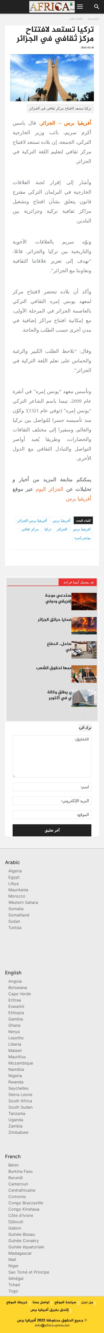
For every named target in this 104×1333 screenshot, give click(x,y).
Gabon (14, 1229)
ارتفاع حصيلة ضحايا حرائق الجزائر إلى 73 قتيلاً (67, 622)
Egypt (14, 878)
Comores (17, 1197)
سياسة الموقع (65, 1302)
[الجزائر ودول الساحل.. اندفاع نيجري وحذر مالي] (84, 650)
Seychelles (18, 1089)
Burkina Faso (20, 1172)
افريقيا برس (82, 529)
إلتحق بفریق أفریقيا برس (49, 1310)
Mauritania (18, 890)
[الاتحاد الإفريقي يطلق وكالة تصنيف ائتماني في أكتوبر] (84, 698)
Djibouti (15, 1222)
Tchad (14, 1285)
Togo (13, 1291)
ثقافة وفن (76, 18)
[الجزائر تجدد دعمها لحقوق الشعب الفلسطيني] (84, 674)
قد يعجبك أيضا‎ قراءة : (78, 582)
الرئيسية (93, 18)
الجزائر (62, 529)
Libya (13, 884)
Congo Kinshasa (23, 1210)
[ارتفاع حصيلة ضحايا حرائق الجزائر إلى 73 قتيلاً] (84, 625)
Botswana (17, 988)
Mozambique (20, 1064)
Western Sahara (23, 903)
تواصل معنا (41, 1302)
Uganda (15, 1120)
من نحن (87, 1302)
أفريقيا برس (78, 498)
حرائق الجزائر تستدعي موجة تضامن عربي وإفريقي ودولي (71, 598)
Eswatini (16, 1007)
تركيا (47, 529)
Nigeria (15, 1076)
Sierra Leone (20, 1095)
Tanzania (16, 1114)
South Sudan (20, 1108)
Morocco (16, 897)
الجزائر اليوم (49, 489)
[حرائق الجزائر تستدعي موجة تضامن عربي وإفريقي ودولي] (84, 601)
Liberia (14, 1045)
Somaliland (18, 915)
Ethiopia (16, 1013)
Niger (13, 1266)
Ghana (14, 1026)
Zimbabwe (18, 1133)
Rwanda (15, 1082)
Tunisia (14, 928)
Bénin (13, 1166)
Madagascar (20, 1254)
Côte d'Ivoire (20, 1216)
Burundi (15, 1178)
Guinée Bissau (21, 1235)
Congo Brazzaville (25, 1203)
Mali (12, 1260)
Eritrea (14, 1001)
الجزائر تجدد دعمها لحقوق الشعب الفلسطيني (66, 671)
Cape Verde (19, 994)
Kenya (14, 1032)
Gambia (15, 1019)
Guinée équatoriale (26, 1247)
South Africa (20, 1101)
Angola (15, 982)
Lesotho (16, 1038)
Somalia (15, 909)
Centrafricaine (21, 1191)
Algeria (15, 871)
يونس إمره (82, 538)
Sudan (14, 922)
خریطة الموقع (17, 1302)
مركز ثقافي (30, 529)
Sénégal (15, 1279)
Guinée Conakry (23, 1241)
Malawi (15, 1051)
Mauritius (17, 1057)
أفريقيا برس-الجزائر (32, 521)
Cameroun (18, 1184)
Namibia (16, 1070)
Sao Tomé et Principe (28, 1273)
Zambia (15, 1127)
